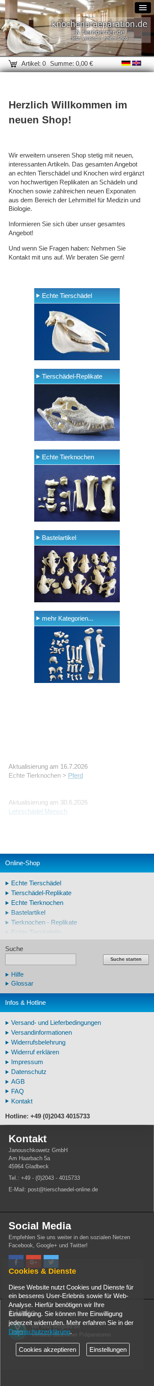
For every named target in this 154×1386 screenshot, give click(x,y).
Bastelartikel (59, 537)
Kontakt (22, 1101)
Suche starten (126, 959)
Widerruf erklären (35, 1052)
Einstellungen (108, 1349)
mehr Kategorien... (67, 618)
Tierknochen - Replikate (44, 922)
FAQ (17, 1091)
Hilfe (17, 974)
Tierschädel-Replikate (72, 376)
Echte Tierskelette (36, 932)
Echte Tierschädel (67, 295)
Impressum (27, 1062)
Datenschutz (29, 1071)
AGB (18, 1081)
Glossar (22, 983)
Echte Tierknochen (68, 457)
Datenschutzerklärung (39, 1331)
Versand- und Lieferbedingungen (56, 1022)
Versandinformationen (41, 1032)
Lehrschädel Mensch (38, 811)
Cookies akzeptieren (47, 1349)
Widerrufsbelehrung (38, 1042)
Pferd (75, 775)
